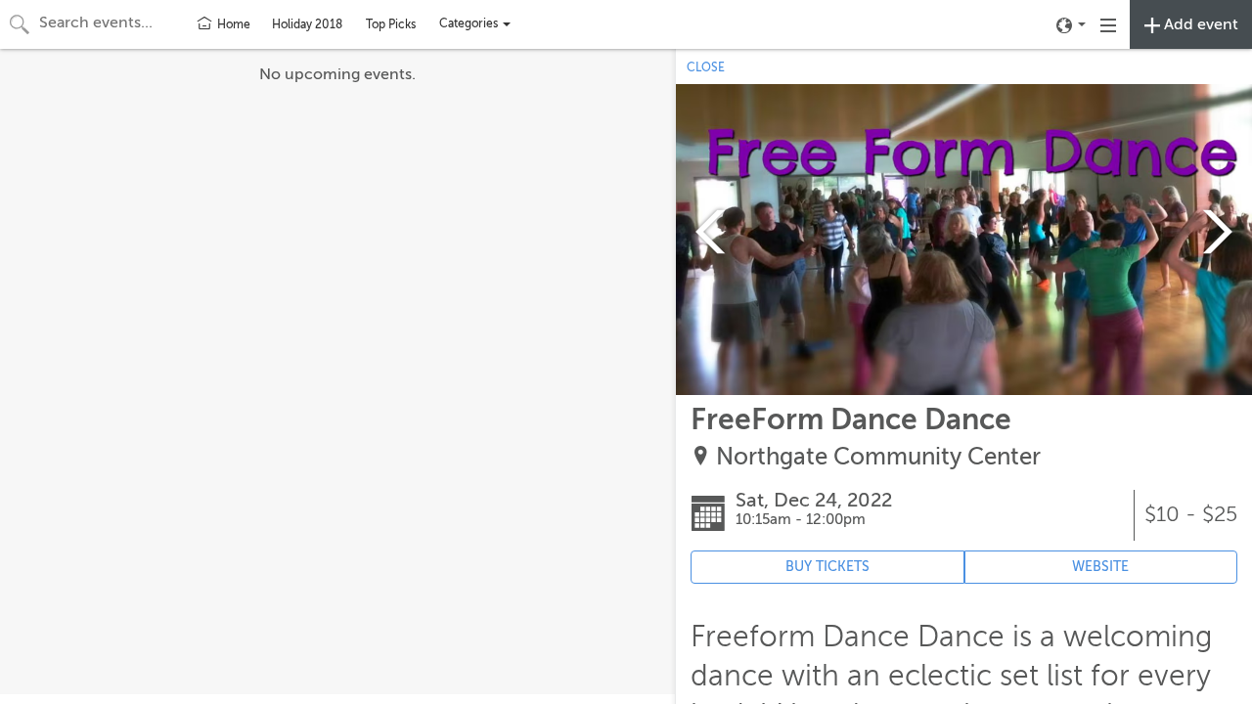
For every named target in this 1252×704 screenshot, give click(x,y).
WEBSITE (1100, 566)
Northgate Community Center (878, 457)
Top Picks (391, 24)
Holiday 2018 (307, 24)
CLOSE (706, 67)
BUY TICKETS (827, 566)
